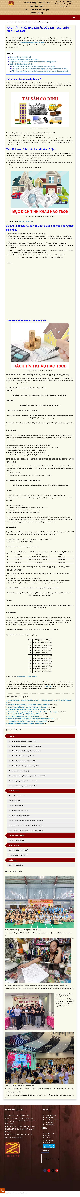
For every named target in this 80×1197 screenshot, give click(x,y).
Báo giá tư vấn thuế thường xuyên (19, 815)
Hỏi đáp (69, 1)
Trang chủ (10, 22)
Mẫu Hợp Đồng (67, 4)
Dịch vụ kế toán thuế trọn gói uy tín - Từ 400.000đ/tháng (26, 830)
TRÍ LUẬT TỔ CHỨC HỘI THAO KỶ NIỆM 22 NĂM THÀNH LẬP (23, 930)
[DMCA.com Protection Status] (49, 1146)
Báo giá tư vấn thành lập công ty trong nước (22, 741)
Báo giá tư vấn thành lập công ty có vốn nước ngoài (25, 746)
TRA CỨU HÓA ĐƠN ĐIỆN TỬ (18, 855)
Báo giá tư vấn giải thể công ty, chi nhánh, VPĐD (24, 766)
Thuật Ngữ (58, 4)
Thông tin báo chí (50, 1115)
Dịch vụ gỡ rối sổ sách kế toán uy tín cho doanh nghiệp (26, 825)
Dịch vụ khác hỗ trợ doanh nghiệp (19, 771)
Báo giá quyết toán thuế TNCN (18, 810)
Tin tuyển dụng (49, 1117)
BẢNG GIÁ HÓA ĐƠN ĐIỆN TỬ (18, 850)
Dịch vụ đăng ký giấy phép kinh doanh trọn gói (23, 781)
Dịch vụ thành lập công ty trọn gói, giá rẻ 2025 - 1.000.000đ (27, 776)
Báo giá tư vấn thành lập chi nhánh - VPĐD (22, 761)
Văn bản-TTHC (60, 1)
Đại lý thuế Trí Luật (52, 1159)
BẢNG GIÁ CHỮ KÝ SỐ (16, 865)
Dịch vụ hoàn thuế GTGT (16, 805)
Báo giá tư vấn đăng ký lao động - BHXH (21, 756)
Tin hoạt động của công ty (53, 1120)
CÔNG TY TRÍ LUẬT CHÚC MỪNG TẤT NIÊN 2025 (19, 1085)
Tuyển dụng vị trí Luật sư (14, 1092)
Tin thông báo (49, 1122)
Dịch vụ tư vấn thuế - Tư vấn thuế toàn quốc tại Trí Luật (26, 820)
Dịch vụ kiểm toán (14, 800)
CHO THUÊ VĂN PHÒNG (16, 840)
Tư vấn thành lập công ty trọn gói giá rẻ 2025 (23, 786)
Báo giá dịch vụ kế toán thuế (17, 796)
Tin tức (17, 22)
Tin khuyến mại (49, 1124)
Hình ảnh (63, 7)
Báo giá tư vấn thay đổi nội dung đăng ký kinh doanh (25, 751)
